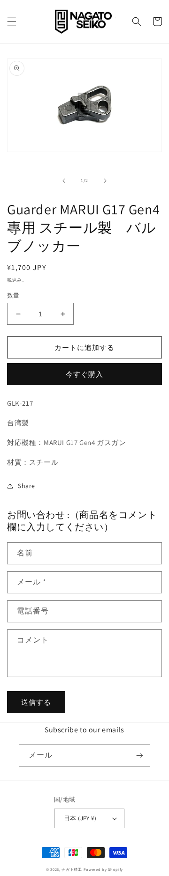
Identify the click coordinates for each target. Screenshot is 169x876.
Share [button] (26, 486)
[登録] (139, 755)
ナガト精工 (71, 869)
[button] (11, 21)
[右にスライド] (105, 180)
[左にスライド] (64, 180)
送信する (36, 702)
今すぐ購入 (84, 374)
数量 (13, 295)
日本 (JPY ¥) (80, 818)
